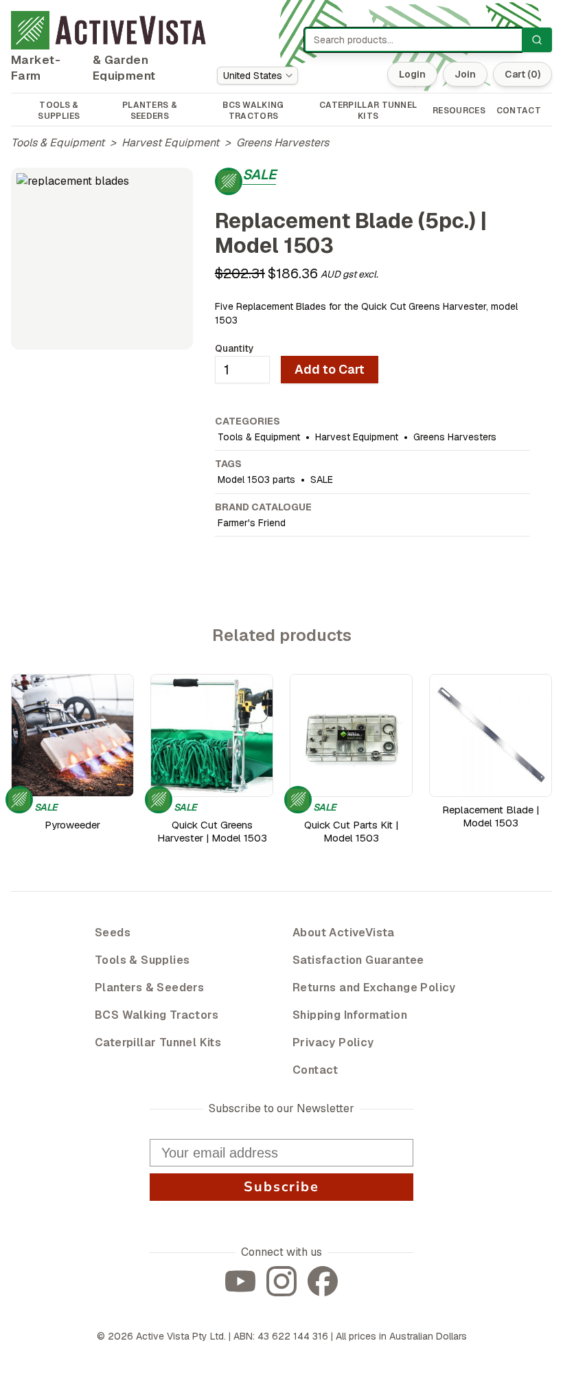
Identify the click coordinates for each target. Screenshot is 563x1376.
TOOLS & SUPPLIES (59, 111)
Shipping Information (349, 1015)
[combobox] (257, 75)
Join (465, 74)
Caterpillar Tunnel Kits (158, 1042)
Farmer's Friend (252, 523)
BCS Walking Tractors (156, 1015)
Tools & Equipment (57, 142)
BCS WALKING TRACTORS (253, 111)
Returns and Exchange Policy (374, 987)
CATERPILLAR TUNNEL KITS (368, 111)
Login (412, 74)
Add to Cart (330, 369)
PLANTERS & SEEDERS (149, 111)
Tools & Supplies (142, 960)
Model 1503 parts (256, 479)
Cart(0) (522, 74)
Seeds (112, 932)
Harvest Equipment (170, 142)
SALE (321, 479)
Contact (315, 1070)
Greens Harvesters (282, 142)
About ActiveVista (343, 932)
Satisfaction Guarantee (358, 960)
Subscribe (281, 1186)
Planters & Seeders (149, 987)
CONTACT (518, 110)
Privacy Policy (333, 1042)
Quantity (234, 348)
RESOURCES (459, 110)
